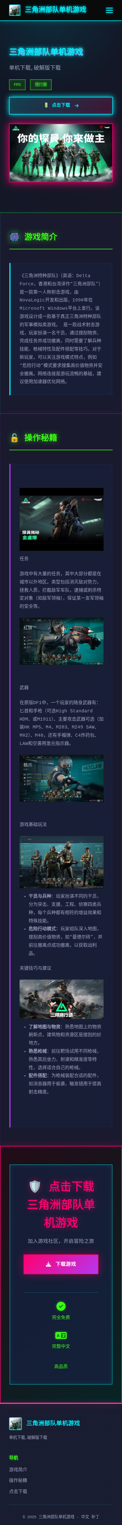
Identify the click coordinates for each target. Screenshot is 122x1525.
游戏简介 (18, 1470)
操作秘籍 (18, 1480)
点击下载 (18, 1491)
